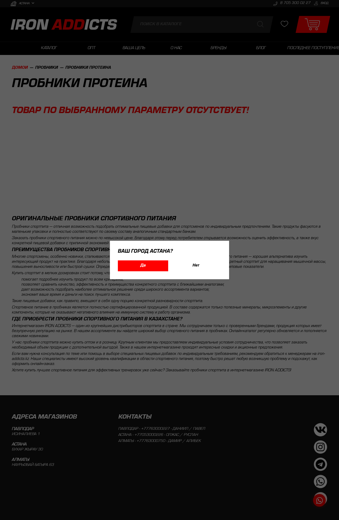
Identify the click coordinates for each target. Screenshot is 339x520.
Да (143, 266)
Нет (196, 266)
